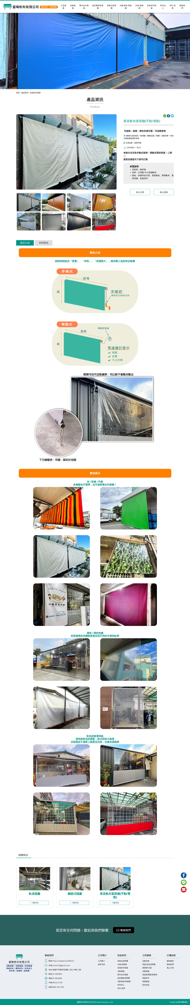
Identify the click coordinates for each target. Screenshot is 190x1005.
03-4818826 (57, 978)
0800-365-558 (58, 987)
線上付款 (140, 192)
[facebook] (184, 875)
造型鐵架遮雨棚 (97, 6)
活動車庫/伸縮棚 (126, 6)
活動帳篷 (73, 6)
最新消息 (101, 964)
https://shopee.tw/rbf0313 (63, 960)
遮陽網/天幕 (147, 967)
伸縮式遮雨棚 (111, 6)
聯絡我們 (182, 6)
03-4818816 (57, 974)
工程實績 (63, 6)
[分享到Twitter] (172, 115)
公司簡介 (101, 961)
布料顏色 (43, 242)
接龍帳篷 (145, 981)
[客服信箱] (184, 890)
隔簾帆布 (145, 978)
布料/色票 (172, 6)
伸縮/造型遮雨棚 (148, 964)
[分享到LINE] (164, 115)
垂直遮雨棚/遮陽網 (149, 974)
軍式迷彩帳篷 (84, 6)
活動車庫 (145, 961)
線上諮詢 (164, 192)
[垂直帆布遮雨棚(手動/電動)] (95, 49)
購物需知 (170, 961)
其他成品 (145, 984)
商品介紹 (25, 242)
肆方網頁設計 (183, 1002)
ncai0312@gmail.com (61, 965)
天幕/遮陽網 (139, 6)
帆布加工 (163, 6)
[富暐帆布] (31, 6)
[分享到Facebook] (168, 115)
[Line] (184, 882)
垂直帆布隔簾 (151, 6)
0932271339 (57, 982)
